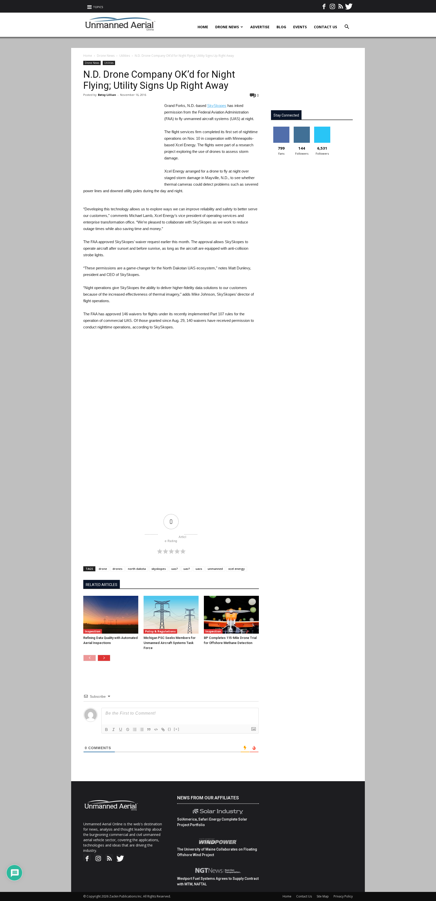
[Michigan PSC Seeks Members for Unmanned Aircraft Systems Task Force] (171, 615)
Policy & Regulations (160, 631)
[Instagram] (332, 4)
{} (169, 729)
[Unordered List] (141, 729)
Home (203, 26)
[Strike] (127, 729)
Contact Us (325, 26)
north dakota (137, 569)
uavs (199, 569)
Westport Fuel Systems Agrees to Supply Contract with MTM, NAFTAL (218, 881)
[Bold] (106, 729)
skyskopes (158, 569)
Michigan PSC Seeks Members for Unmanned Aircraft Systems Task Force (170, 643)
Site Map (323, 896)
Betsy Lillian (107, 95)
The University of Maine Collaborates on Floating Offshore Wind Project (217, 852)
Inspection (92, 631)
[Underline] (120, 729)
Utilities (124, 55)
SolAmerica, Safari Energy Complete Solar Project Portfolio (212, 822)
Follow (302, 128)
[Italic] (113, 729)
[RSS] (340, 4)
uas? (174, 569)
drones (117, 569)
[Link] (163, 729)
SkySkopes (216, 105)
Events (300, 26)
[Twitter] (349, 4)
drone (103, 569)
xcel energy (236, 569)
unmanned (215, 569)
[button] (347, 27)
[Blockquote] (148, 729)
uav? (186, 569)
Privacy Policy (343, 896)
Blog (281, 26)
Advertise (259, 26)
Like (281, 128)
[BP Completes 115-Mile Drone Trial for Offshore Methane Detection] (231, 615)
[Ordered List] (134, 729)
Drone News (227, 26)
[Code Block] (155, 729)
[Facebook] (324, 4)
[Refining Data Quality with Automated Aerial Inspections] (110, 615)
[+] (176, 729)
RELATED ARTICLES (101, 585)
